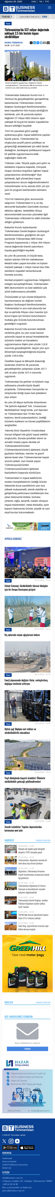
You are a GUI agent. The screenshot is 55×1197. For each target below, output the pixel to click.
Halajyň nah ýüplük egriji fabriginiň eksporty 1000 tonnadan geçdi (31, 850)
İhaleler (9, 1002)
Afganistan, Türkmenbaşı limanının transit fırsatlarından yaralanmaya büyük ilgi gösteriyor (33, 875)
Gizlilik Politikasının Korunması (15, 1165)
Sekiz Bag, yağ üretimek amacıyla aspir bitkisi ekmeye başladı (33, 927)
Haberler (9, 840)
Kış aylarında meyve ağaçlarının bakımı (22, 635)
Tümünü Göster (42, 840)
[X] (31, 42)
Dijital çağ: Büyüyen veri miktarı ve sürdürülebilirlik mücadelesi (20, 730)
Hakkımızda (7, 1158)
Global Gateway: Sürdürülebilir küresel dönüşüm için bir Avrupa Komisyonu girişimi (26, 587)
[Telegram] (41, 42)
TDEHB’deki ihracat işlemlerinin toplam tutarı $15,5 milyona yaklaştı (33, 916)
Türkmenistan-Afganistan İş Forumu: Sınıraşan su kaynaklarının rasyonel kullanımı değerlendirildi (32, 889)
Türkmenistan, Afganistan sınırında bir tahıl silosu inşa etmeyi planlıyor (32, 862)
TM (40, 2)
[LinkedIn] (34, 42)
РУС (47, 2)
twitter (5, 1141)
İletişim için (6, 1168)
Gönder (27, 1048)
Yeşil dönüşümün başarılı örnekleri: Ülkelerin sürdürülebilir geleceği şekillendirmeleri (25, 779)
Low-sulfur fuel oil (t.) (22, 17)
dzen (17, 1141)
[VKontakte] (38, 42)
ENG (34, 2)
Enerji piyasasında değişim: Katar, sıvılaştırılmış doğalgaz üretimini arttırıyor (26, 682)
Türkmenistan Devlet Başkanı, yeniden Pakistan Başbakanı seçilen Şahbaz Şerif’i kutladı (33, 904)
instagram (11, 1141)
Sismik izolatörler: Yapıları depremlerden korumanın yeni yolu (23, 828)
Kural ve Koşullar (9, 1161)
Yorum (8, 23)
